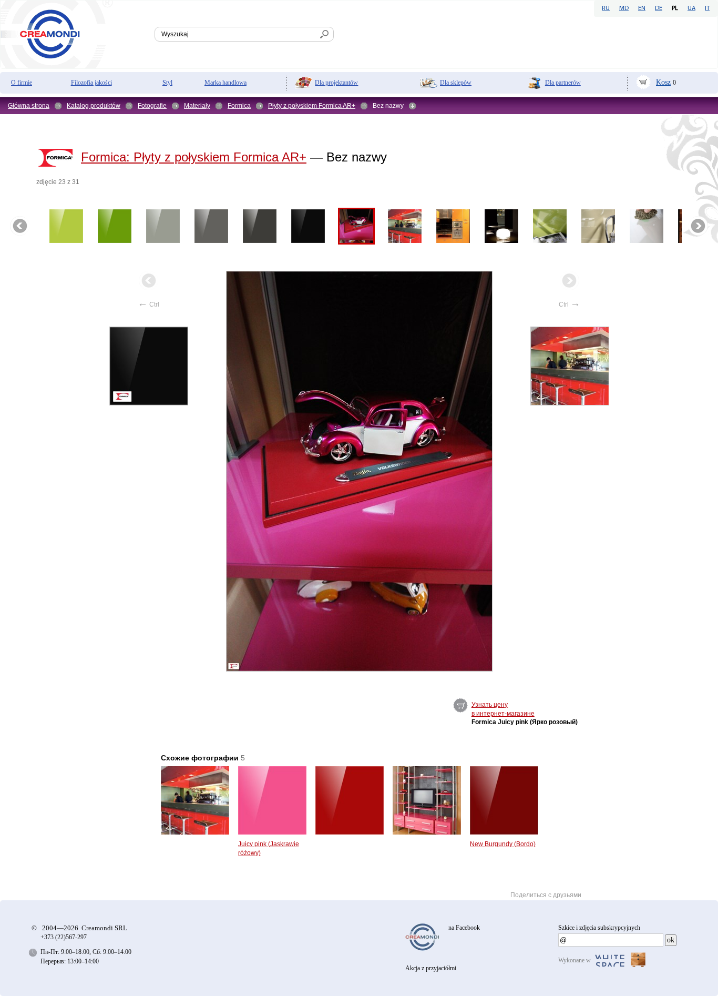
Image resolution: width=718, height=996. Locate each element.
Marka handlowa (225, 82)
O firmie (21, 82)
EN (641, 8)
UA (691, 8)
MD (624, 8)
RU (606, 8)
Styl (167, 82)
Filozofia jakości (91, 82)
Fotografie (152, 105)
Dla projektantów (336, 82)
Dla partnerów (563, 82)
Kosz (663, 82)
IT (707, 8)
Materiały (197, 105)
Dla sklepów (455, 82)
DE (658, 8)
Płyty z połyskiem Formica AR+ (311, 105)
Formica (239, 105)
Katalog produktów (93, 105)
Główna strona (28, 105)
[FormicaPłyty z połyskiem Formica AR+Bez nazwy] (360, 471)
